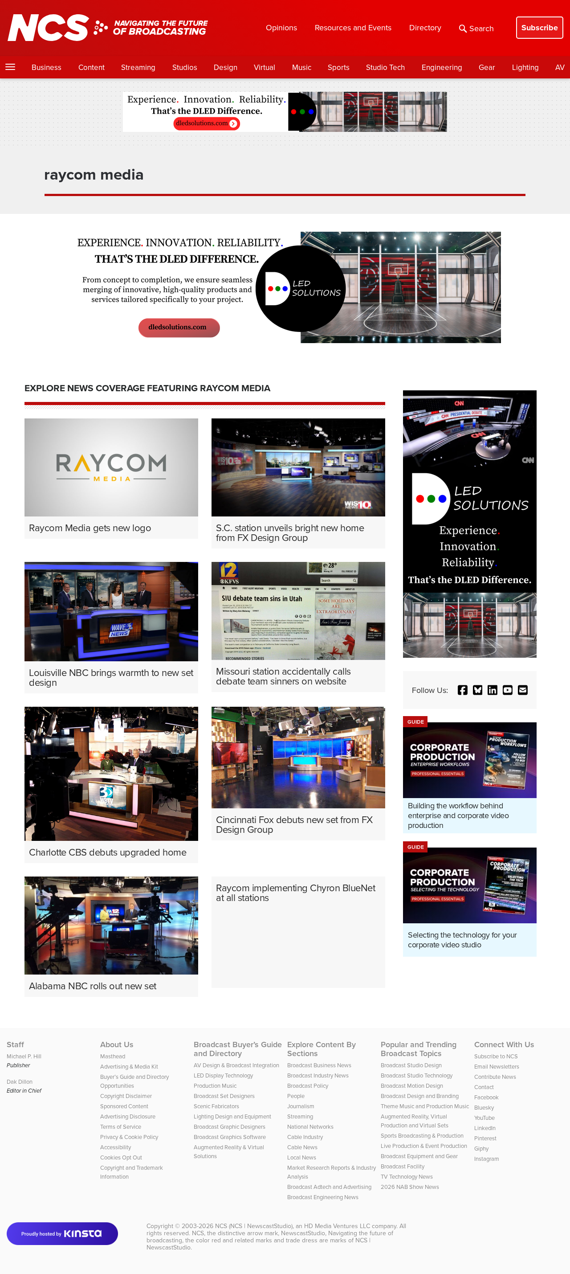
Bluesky (484, 1107)
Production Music (215, 1085)
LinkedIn (485, 1128)
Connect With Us (504, 1044)
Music (301, 67)
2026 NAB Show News (410, 1187)
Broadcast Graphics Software (230, 1137)
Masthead (112, 1056)
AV (560, 67)
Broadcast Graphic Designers (229, 1126)
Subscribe (539, 27)
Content (91, 67)
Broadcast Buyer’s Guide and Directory (238, 1049)
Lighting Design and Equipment (232, 1116)
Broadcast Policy (307, 1085)
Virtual (264, 67)
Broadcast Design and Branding (420, 1096)
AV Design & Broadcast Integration (236, 1065)
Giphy (481, 1148)
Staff (15, 1044)
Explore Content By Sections (321, 1049)
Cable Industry (305, 1137)
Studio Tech (385, 67)
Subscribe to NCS (496, 1056)
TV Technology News (407, 1176)
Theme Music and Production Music (425, 1106)
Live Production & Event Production (424, 1146)
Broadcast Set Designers (224, 1096)
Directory (425, 27)
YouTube (484, 1118)
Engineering (442, 67)
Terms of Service (120, 1126)
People (296, 1096)
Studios (184, 67)
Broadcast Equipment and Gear (419, 1156)
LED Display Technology (223, 1075)
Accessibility (115, 1147)
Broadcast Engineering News (322, 1197)
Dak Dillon (20, 1081)
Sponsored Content (124, 1106)
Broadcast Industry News (318, 1075)
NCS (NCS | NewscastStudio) (254, 1225)
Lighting (525, 67)
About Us (117, 1044)
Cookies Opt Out (121, 1157)
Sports (339, 67)
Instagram (486, 1159)
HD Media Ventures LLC (337, 1225)
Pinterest (485, 1138)
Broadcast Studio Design (411, 1065)
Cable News (302, 1147)
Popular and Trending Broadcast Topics (418, 1049)
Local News (301, 1157)
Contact (484, 1087)
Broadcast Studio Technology (416, 1075)
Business (46, 67)
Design (225, 67)
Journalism (300, 1106)
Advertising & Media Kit (129, 1066)
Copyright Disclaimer (126, 1096)
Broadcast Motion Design (412, 1085)
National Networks (310, 1126)
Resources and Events (353, 27)
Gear (487, 67)
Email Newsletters (496, 1066)
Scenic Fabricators (216, 1106)
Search (481, 28)
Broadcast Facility (402, 1166)
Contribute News (495, 1077)
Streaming (138, 67)
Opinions (281, 27)
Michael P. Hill (24, 1056)
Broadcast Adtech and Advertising (329, 1187)
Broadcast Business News (319, 1065)
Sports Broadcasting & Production (422, 1135)
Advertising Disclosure (127, 1116)
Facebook (486, 1097)
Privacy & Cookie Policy (129, 1137)
